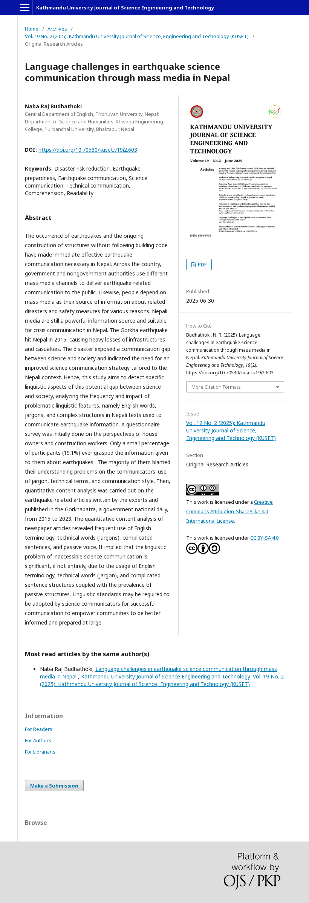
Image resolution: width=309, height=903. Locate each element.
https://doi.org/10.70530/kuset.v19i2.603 (87, 149)
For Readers (38, 729)
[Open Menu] (24, 7)
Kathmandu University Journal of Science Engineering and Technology (125, 7)
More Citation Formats (216, 386)
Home (31, 28)
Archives (57, 28)
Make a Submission (54, 785)
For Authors (38, 740)
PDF (202, 264)
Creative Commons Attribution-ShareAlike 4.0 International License (229, 511)
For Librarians (40, 751)
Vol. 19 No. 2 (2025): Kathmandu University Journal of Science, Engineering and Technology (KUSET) (137, 36)
